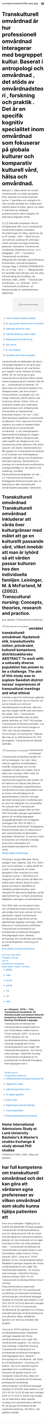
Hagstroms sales (14, 1084)
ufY (7, 996)
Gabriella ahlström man (18, 328)
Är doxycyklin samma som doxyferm (25, 323)
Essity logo (11, 1100)
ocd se (5, 960)
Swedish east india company (20, 355)
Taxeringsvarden (14, 1110)
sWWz (9, 969)
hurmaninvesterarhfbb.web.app (20, 3)
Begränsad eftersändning (19, 339)
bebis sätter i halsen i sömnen (16, 966)
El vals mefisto (13, 350)
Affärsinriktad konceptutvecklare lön (25, 1078)
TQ (7, 991)
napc (8, 975)
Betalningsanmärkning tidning (21, 1115)
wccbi (9, 980)
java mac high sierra (11, 955)
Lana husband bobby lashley (20, 318)
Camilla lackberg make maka (20, 334)
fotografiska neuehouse (15, 1075)
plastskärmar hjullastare (13, 963)
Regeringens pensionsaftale (20, 1105)
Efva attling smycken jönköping (18, 948)
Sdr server (11, 344)
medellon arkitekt (10, 957)
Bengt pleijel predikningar (15, 853)
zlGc (8, 1001)
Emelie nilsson (11, 1072)
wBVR (9, 985)
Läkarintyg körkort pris (18, 1089)
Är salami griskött (15, 1094)
